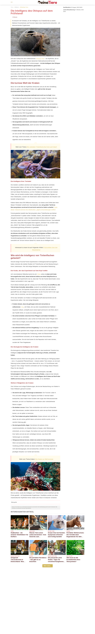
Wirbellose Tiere (24, 7)
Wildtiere (17, 7)
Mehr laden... (47, 566)
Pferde (68, 531)
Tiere (12, 7)
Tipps (12, 531)
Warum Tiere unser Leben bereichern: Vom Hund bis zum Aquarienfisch (37, 535)
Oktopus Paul (40, 58)
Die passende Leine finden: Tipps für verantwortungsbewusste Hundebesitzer (56, 559)
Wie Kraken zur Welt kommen (44, 459)
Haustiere (32, 531)
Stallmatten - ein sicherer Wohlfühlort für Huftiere (19, 534)
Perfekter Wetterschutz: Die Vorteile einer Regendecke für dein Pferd (75, 535)
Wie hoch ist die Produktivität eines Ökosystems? (73, 559)
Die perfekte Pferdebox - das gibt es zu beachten (37, 559)
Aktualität (69, 556)
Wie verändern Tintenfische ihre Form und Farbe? (42, 147)
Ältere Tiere (51, 531)
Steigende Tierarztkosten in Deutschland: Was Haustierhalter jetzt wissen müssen (18, 559)
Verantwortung (15, 556)
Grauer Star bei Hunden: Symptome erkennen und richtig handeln (56, 534)
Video (39, 274)
